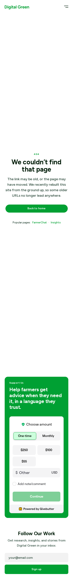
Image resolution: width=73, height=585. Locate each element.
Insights (56, 222)
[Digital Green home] (17, 7)
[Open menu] (65, 6)
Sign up (36, 569)
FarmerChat (39, 222)
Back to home (36, 208)
